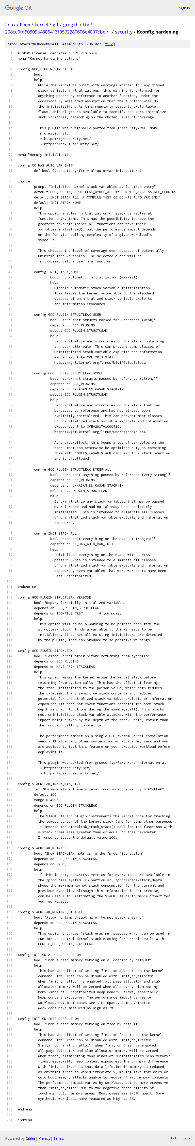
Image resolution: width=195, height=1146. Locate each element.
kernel (41, 25)
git (56, 25)
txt (174, 1138)
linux (10, 25)
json (186, 1138)
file (109, 44)
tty (86, 25)
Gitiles (31, 1138)
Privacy (44, 1138)
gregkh (70, 25)
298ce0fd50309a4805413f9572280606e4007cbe (55, 32)
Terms (58, 1138)
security (124, 32)
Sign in (184, 8)
